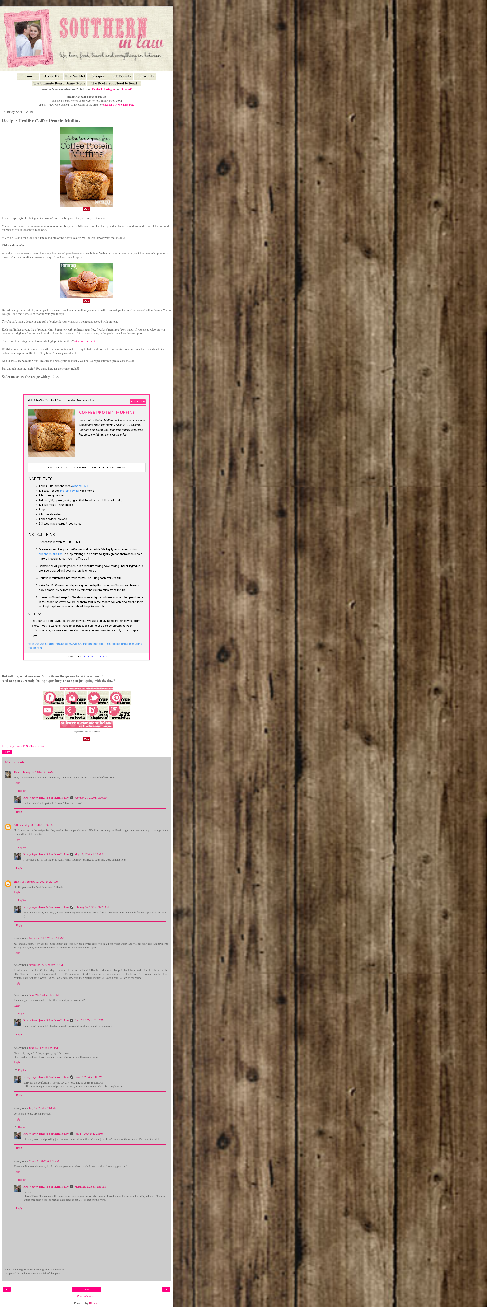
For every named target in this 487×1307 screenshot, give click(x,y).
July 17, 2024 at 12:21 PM (89, 1133)
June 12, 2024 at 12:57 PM (43, 1047)
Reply (17, 783)
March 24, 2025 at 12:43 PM (90, 1186)
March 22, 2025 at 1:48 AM (44, 1161)
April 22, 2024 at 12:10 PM (89, 1020)
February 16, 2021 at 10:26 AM (92, 907)
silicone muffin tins (51, 554)
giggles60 (19, 882)
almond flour (80, 486)
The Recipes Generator (94, 656)
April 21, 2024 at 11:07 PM (44, 995)
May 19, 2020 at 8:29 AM (89, 854)
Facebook (97, 89)
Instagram (110, 89)
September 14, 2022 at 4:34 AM (46, 938)
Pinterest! (126, 89)
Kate (16, 772)
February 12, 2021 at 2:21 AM (41, 881)
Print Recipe (138, 401)
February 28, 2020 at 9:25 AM (37, 772)
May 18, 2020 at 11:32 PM (38, 825)
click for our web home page (118, 104)
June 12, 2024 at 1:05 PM (88, 1077)
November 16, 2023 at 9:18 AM (46, 965)
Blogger (94, 1303)
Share (7, 752)
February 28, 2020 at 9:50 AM (91, 797)
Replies (22, 791)
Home (87, 1289)
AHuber (18, 825)
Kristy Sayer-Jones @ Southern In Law (46, 798)
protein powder (69, 490)
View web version (86, 1296)
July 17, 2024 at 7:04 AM (43, 1108)
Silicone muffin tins (86, 341)
